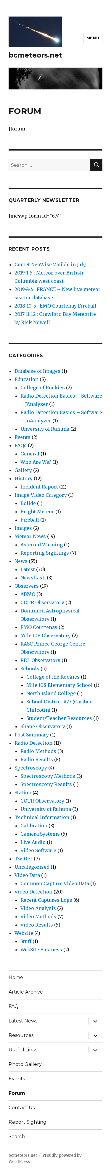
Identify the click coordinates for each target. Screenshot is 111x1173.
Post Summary (32, 735)
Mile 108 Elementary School (59, 685)
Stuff (25, 941)
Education (26, 379)
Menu (92, 37)
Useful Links (23, 1050)
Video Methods (38, 916)
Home (16, 977)
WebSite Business (41, 950)
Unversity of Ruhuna (44, 429)
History (24, 478)
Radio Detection (33, 743)
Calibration (33, 826)
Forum (17, 1093)
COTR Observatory (42, 602)
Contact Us (22, 1107)
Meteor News (30, 536)
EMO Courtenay (38, 627)
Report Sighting (27, 1122)
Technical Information (42, 817)
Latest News (23, 1021)
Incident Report (39, 487)
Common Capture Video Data (54, 883)
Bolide (28, 503)
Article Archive (26, 992)
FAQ (14, 1006)
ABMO (27, 594)
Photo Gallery (25, 1064)
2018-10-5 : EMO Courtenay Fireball (55, 306)
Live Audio (33, 842)
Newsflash (33, 578)
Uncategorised (32, 867)
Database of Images (37, 371)
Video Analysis (38, 908)
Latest (27, 569)
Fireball (29, 520)
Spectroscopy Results (46, 784)
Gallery (23, 470)
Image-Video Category (41, 495)
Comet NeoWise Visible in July (50, 264)
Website (24, 933)
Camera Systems (40, 834)
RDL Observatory (40, 660)
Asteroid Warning (41, 545)
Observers (27, 586)
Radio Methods (38, 751)
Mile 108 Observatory (45, 635)
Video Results (36, 925)
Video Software (38, 850)
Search (17, 1136)
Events (22, 437)
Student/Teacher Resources (59, 718)
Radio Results (36, 759)
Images (23, 528)
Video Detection (33, 892)
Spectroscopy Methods (47, 776)
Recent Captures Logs (46, 900)
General (29, 454)
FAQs (21, 445)
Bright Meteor (37, 511)
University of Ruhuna (45, 809)
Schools (29, 669)
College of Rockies (42, 388)
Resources (21, 1035)
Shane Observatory (42, 726)
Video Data (27, 875)
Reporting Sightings (44, 553)
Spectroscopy (31, 768)
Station (23, 792)
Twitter (24, 859)
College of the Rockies (53, 677)
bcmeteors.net (35, 55)
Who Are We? (35, 462)
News (21, 561)
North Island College (51, 693)
